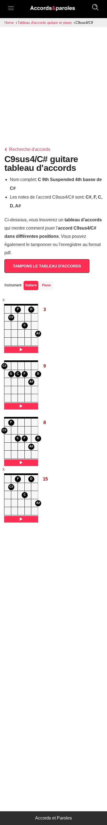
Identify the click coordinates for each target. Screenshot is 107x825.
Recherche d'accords (29, 149)
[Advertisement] (53, 83)
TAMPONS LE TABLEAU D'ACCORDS (47, 266)
